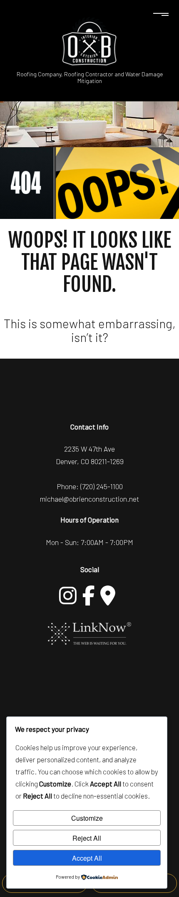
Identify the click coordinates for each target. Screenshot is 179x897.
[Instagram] (68, 595)
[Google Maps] (107, 595)
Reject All (86, 838)
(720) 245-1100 (101, 486)
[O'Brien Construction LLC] (89, 41)
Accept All (87, 858)
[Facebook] (88, 595)
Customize (87, 818)
